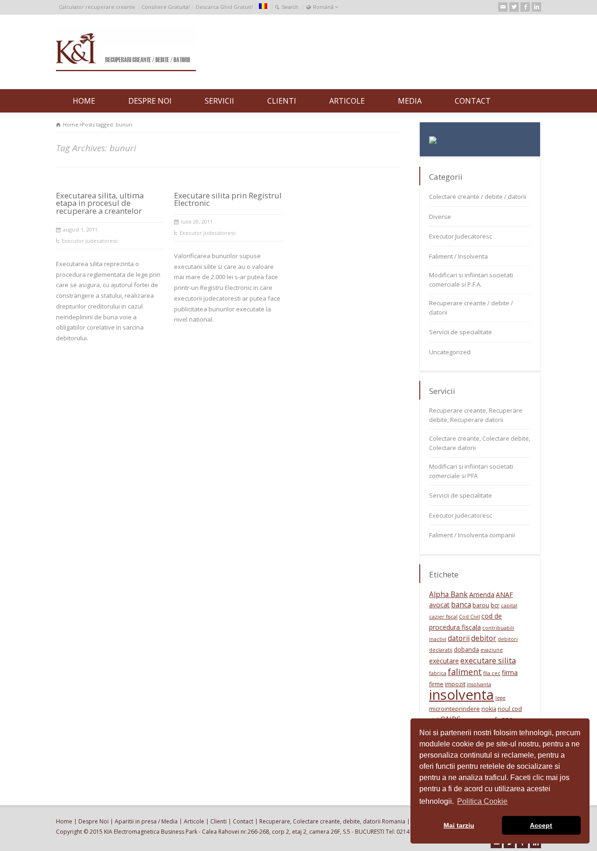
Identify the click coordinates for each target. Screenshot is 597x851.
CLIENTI (281, 101)
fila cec (491, 673)
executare (444, 660)
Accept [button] (541, 825)
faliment (465, 671)
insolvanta (479, 684)
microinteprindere (454, 709)
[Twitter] (514, 7)
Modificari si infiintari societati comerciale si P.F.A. (471, 279)
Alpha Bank (448, 594)
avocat (439, 604)
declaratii (440, 650)
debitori (508, 639)
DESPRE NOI (150, 101)
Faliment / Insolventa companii (472, 535)
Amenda (481, 594)
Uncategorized (450, 352)
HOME (84, 101)
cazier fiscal (443, 616)
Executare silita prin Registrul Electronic (228, 199)
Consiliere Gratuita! (165, 6)
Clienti (218, 821)
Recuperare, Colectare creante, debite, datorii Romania (332, 821)
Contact (243, 821)
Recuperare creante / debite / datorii (471, 307)
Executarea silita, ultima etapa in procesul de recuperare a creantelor (100, 203)
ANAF (504, 594)
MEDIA (410, 101)
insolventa (461, 694)
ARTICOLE (347, 101)
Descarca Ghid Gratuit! (224, 6)
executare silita (488, 660)
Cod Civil (469, 616)
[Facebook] (525, 7)
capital (509, 605)
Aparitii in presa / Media (146, 821)
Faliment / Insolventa (458, 256)
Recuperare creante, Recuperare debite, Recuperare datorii (475, 415)
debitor (483, 638)
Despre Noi (93, 821)
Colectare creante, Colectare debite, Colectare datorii (479, 443)
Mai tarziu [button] (459, 825)
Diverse (440, 216)
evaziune (491, 650)
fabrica (437, 673)
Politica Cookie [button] (482, 801)
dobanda (466, 650)
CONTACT (473, 101)
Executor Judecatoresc (90, 240)
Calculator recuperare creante (97, 6)
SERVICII (219, 101)
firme (436, 684)
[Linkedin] (536, 7)
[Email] (502, 7)
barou (480, 605)
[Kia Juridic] (126, 72)
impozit (455, 684)
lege (500, 698)
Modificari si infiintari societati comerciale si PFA (471, 471)
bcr (495, 605)
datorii (459, 638)
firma (510, 672)
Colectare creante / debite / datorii (477, 196)
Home (64, 821)
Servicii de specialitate (460, 332)
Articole (194, 821)
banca (461, 605)
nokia (488, 709)
